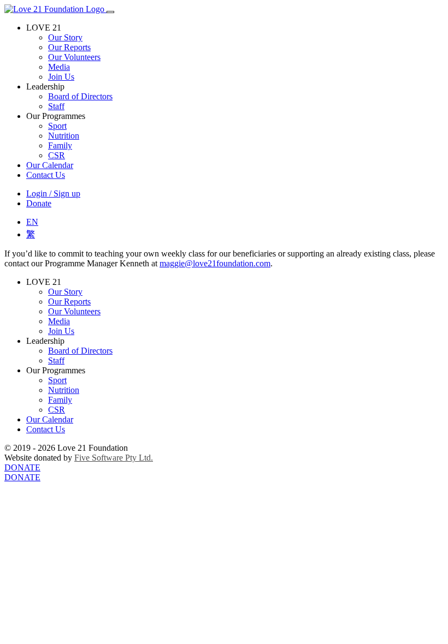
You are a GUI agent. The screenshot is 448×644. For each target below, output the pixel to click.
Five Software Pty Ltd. (113, 457)
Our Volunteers (74, 57)
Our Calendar (49, 165)
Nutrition (63, 135)
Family (60, 145)
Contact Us (45, 175)
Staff (56, 106)
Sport (57, 125)
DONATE (22, 467)
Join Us (61, 76)
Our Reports (69, 47)
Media (59, 66)
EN (32, 221)
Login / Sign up (53, 193)
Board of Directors (80, 96)
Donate (38, 203)
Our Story (65, 37)
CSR (56, 155)
